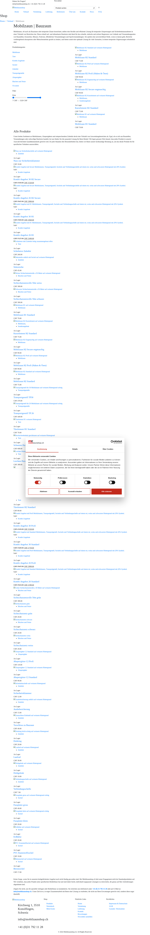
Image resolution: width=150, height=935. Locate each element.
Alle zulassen (106, 491)
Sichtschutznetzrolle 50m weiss (28, 283)
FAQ (100, 12)
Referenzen (61, 12)
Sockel (14, 65)
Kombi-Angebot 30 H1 (24, 216)
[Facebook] (110, 2)
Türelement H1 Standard (24, 429)
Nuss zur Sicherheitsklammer (27, 161)
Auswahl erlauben (75, 491)
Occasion (15, 86)
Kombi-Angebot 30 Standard (26, 544)
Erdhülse (17, 837)
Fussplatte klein (21, 821)
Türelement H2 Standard (24, 507)
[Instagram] (116, 2)
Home (17, 12)
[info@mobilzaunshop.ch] (15, 920)
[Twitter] (122, 2)
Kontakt (82, 12)
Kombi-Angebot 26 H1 (24, 235)
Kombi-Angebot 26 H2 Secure (27, 198)
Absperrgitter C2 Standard (25, 677)
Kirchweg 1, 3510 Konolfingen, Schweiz (29, 908)
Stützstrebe (18, 267)
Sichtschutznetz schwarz (24, 629)
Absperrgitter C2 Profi (24, 661)
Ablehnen (43, 491)
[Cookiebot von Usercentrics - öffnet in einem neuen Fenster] (112, 442)
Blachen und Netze (19, 81)
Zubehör (15, 69)
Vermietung (37, 12)
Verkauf (26, 12)
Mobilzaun (16, 52)
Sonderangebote (85, 101)
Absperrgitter (17, 77)
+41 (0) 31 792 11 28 (99, 889)
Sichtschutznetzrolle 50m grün (27, 597)
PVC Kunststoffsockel (23, 853)
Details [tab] (75, 449)
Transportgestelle (18, 73)
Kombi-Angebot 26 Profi (25, 563)
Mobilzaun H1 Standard (85, 124)
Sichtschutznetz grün (23, 613)
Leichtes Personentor (23, 461)
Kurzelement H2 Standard (86, 108)
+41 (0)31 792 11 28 (30, 927)
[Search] (94, 8)
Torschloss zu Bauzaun (24, 725)
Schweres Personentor (23, 445)
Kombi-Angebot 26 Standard (26, 581)
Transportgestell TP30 (23, 397)
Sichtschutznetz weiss (23, 645)
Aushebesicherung (22, 709)
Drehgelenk (19, 773)
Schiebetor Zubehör (22, 251)
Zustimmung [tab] (42, 449)
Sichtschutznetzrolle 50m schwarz (29, 299)
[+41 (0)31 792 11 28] (15, 928)
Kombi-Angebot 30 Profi (25, 526)
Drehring (18, 741)
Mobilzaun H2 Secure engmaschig (90, 89)
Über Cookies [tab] (108, 449)
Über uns (72, 12)
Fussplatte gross (21, 805)
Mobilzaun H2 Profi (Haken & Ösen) (91, 73)
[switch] (63, 482)
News (92, 12)
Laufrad (17, 757)
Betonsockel (19, 868)
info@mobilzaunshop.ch (23, 891)
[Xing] (104, 2)
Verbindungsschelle (22, 789)
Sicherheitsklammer (23, 693)
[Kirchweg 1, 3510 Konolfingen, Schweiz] (15, 906)
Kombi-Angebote (18, 61)
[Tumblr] (128, 2)
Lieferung (49, 12)
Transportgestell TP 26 (24, 413)
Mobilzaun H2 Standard (85, 57)
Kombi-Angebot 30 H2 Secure (27, 179)
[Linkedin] (98, 2)
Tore (14, 56)
